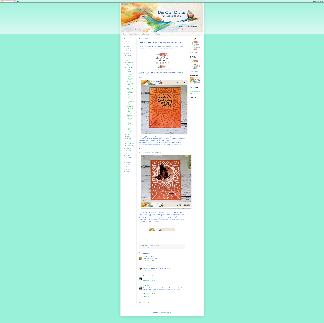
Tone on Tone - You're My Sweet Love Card (130, 102)
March (128, 141)
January (129, 145)
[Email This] (152, 245)
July (128, 69)
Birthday (153, 247)
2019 (127, 151)
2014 (127, 162)
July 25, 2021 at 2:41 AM (149, 270)
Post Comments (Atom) (151, 303)
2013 (127, 164)
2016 (127, 157)
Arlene (144, 285)
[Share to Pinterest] (158, 245)
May (128, 136)
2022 (127, 51)
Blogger (168, 312)
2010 (127, 171)
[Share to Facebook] (156, 245)
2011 (127, 169)
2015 (127, 160)
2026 (127, 41)
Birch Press (148, 247)
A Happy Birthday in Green (130, 78)
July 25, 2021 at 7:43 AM (149, 280)
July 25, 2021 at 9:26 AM (149, 293)
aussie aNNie (146, 266)
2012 (127, 167)
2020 (127, 148)
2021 (144, 247)
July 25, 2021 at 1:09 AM (149, 260)
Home (124, 34)
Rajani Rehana (146, 276)
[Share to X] (155, 245)
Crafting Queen (147, 256)
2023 (127, 48)
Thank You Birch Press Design (130, 73)
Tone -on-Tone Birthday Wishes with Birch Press (130, 90)
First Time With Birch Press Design (130, 129)
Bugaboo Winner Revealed (129, 123)
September (129, 65)
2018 (127, 153)
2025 (127, 44)
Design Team (156, 34)
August (129, 67)
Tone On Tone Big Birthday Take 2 (130, 117)
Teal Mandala (130, 106)
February (129, 143)
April (128, 138)
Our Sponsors (145, 34)
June (128, 134)
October (129, 62)
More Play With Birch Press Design (130, 84)
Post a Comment (145, 296)
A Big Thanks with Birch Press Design (130, 111)
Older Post (182, 300)
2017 (127, 155)
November (129, 59)
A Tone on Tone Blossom (129, 96)
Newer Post (142, 300)
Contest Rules (133, 34)
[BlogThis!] (153, 245)
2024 (127, 46)
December (129, 55)
